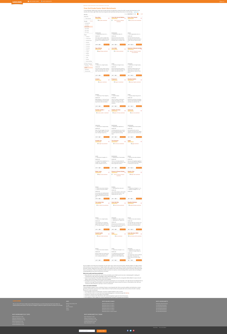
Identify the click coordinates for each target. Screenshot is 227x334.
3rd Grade (87, 28)
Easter (86, 67)
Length (113, 63)
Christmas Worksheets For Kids (90, 321)
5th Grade (87, 32)
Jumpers (97, 79)
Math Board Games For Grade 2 (108, 305)
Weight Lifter (131, 171)
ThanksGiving (87, 71)
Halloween (87, 69)
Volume (129, 32)
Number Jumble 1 (99, 109)
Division (96, 63)
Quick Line (130, 109)
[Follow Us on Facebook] (128, 330)
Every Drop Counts (132, 17)
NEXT (142, 14)
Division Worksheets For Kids (17, 321)
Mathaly (127, 293)
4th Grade (87, 30)
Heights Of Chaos (116, 109)
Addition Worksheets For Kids (17, 316)
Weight (129, 186)
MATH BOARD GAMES (34, 1)
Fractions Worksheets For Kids (18, 322)
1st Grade (87, 24)
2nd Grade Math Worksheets (161, 306)
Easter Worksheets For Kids (89, 316)
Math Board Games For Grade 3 (108, 306)
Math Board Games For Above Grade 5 (109, 311)
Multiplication (98, 32)
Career (67, 308)
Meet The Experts (69, 306)
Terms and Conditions (162, 327)
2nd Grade (87, 26)
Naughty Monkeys (132, 202)
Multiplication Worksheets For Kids (18, 319)
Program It (114, 79)
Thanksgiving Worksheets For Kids (90, 319)
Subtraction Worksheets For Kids (18, 318)
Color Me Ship (115, 202)
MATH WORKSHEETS (47, 1)
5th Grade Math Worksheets (161, 311)
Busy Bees (98, 17)
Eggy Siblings (98, 48)
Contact (67, 309)
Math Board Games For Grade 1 (108, 303)
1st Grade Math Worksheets (161, 305)
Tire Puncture (115, 140)
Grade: (97, 35)
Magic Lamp (98, 171)
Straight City (98, 140)
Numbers (97, 94)
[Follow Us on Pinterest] (133, 330)
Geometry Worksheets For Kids (18, 324)
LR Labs (67, 305)
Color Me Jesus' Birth (133, 233)
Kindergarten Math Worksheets (162, 303)
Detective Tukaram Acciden (135, 48)
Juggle (129, 140)
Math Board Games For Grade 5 (108, 309)
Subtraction (130, 63)
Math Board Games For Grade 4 (108, 308)
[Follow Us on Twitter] (131, 330)
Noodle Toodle (99, 233)
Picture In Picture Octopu (118, 171)
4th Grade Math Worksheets (161, 309)
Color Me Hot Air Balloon (118, 17)
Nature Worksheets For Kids (89, 322)
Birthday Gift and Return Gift (71, 303)
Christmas (87, 65)
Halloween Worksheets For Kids (90, 318)
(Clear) (91, 21)
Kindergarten (87, 23)
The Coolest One (99, 202)
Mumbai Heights (132, 79)
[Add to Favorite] (108, 18)
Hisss (113, 233)
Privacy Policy (155, 327)
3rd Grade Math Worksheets (161, 308)
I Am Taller (114, 48)
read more (136, 12)
